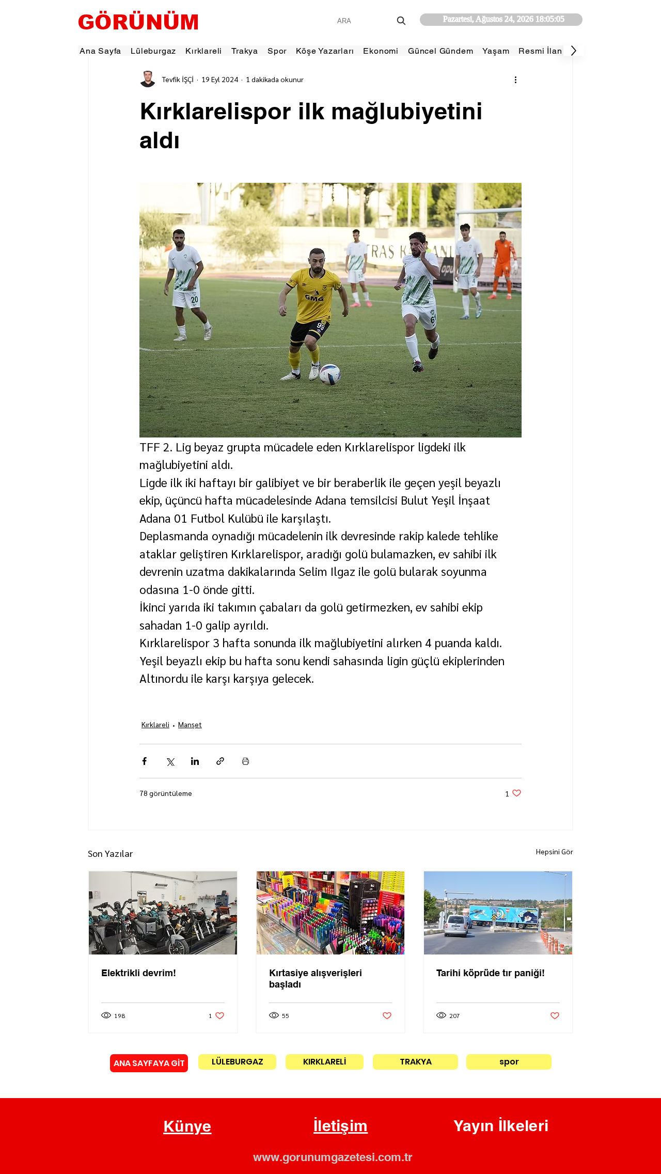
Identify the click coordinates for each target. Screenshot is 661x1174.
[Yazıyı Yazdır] (245, 761)
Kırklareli (155, 724)
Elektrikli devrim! (138, 972)
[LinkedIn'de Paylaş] (195, 761)
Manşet (190, 724)
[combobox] (372, 21)
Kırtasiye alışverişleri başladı (315, 978)
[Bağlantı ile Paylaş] (220, 761)
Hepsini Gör (554, 851)
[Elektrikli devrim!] (163, 912)
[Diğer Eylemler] (515, 79)
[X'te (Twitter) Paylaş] (170, 761)
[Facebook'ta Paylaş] (144, 761)
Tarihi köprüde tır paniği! (490, 972)
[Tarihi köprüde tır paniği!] (498, 912)
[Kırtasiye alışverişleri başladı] (331, 912)
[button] (187, 1126)
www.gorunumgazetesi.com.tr (333, 1157)
